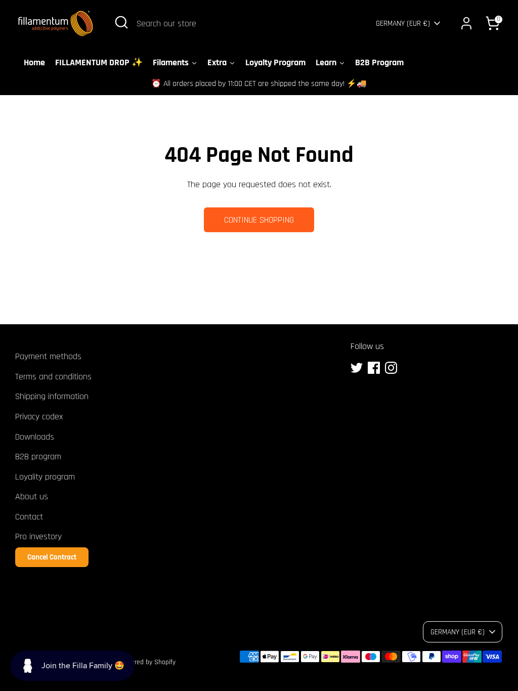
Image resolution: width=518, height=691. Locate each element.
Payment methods (48, 356)
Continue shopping (259, 220)
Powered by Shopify (147, 662)
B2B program (38, 456)
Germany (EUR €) (403, 23)
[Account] (466, 23)
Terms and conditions (53, 376)
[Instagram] (391, 368)
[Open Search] (121, 22)
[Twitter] (357, 368)
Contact (29, 517)
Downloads (34, 437)
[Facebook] (374, 368)
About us (31, 496)
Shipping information (52, 396)
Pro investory (38, 536)
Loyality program (45, 477)
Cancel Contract (51, 557)
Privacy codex (39, 416)
